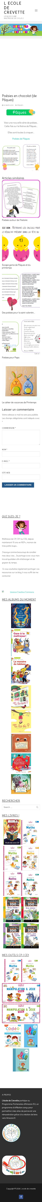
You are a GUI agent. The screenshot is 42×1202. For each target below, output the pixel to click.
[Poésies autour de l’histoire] (21, 199)
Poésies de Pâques (21, 138)
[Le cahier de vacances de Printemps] (21, 381)
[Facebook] (21, 1197)
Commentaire (9, 428)
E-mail (6, 461)
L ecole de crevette (14, 8)
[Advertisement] (21, 72)
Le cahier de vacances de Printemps (19, 402)
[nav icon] (36, 10)
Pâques (20, 105)
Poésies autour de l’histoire (14, 220)
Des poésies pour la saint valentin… (18, 312)
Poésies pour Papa (10, 357)
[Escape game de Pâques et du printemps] (21, 244)
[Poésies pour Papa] (21, 336)
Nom (4, 450)
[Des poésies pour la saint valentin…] (21, 291)
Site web (6, 473)
